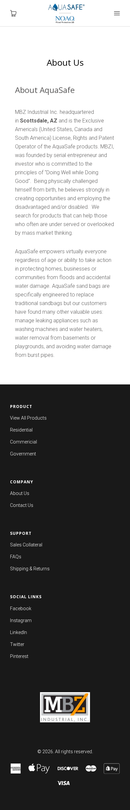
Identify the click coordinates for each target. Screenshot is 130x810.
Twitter (17, 644)
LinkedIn (18, 632)
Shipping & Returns (30, 568)
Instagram (21, 620)
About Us (19, 493)
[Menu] (117, 13)
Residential (21, 430)
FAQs (15, 556)
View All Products (28, 418)
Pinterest (19, 656)
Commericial (23, 442)
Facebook (20, 608)
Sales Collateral (26, 544)
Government (23, 453)
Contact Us (21, 505)
